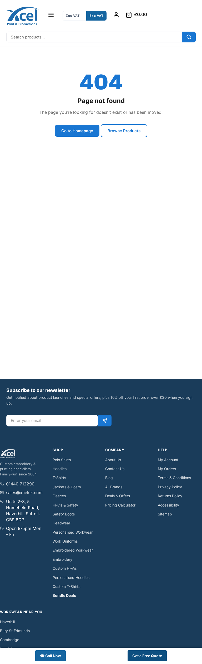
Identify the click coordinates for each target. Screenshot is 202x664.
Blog (109, 477)
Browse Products (124, 130)
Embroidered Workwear (73, 550)
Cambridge (9, 639)
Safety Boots (64, 514)
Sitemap (165, 514)
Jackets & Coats (67, 487)
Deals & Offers (117, 496)
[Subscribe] (105, 420)
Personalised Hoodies (71, 577)
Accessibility (168, 505)
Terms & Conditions (174, 477)
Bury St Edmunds (15, 630)
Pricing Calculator (120, 505)
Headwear (61, 523)
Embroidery (62, 559)
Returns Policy (170, 496)
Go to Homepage (77, 130)
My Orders (167, 468)
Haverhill (7, 621)
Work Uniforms (65, 541)
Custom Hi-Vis (65, 568)
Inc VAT (73, 15)
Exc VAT (96, 15)
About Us (113, 460)
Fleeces (59, 496)
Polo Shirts (62, 460)
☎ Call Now (50, 655)
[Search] (189, 37)
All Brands (113, 487)
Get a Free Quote (147, 655)
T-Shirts (59, 477)
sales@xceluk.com (24, 492)
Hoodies (60, 468)
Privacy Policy (170, 487)
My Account (168, 460)
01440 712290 (20, 483)
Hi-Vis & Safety (65, 505)
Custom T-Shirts (66, 586)
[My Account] (116, 15)
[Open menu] (51, 14)
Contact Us (114, 468)
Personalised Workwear (73, 532)
